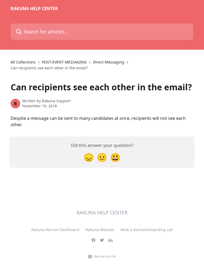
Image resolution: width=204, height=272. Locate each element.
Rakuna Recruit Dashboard (55, 229)
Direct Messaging (108, 62)
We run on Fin (105, 256)
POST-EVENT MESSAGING (64, 62)
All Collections (23, 62)
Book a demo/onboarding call (147, 229)
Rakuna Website (100, 229)
